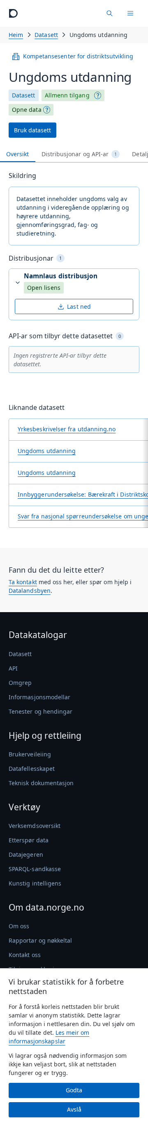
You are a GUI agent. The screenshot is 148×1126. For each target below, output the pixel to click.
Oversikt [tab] (17, 154)
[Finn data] (109, 13)
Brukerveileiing (30, 754)
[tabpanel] (74, 352)
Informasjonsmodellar (39, 697)
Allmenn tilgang (67, 95)
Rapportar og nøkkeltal (40, 940)
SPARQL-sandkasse (35, 869)
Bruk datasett (32, 130)
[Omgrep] (98, 95)
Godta (74, 1090)
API (13, 668)
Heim (16, 35)
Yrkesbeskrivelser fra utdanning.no (67, 429)
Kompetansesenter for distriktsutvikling (78, 56)
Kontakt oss (25, 955)
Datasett (46, 35)
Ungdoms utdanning (47, 451)
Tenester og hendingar (40, 711)
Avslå (74, 1109)
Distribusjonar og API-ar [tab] (79, 154)
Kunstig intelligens (35, 883)
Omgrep (20, 683)
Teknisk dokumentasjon (41, 783)
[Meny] (130, 13)
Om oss (19, 926)
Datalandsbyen (30, 590)
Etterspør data (29, 840)
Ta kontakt (23, 582)
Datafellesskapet (32, 768)
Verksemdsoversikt (34, 826)
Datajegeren (26, 854)
